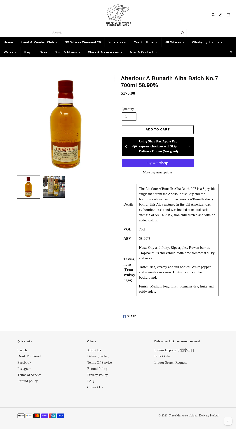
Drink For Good (29, 356)
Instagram (24, 369)
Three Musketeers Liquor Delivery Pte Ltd (193, 415)
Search (22, 350)
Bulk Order (162, 356)
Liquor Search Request (170, 362)
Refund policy (28, 381)
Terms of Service (29, 375)
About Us (94, 350)
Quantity (128, 109)
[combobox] (118, 33)
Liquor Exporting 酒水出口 (174, 350)
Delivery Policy (98, 356)
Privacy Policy (97, 375)
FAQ (90, 381)
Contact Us (95, 387)
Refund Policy (97, 369)
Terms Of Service (99, 362)
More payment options (157, 172)
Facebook (24, 362)
